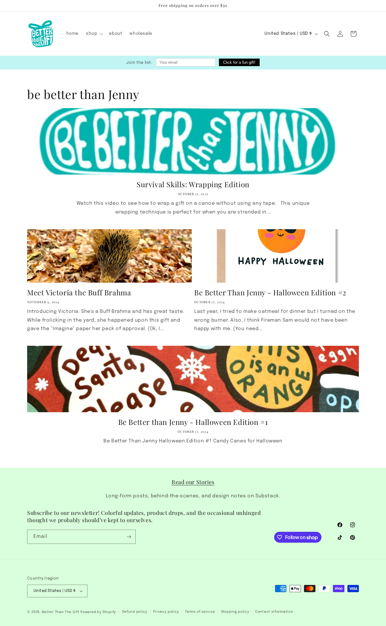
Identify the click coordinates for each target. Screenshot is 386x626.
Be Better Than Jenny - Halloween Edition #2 (270, 292)
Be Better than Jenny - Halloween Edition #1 (193, 422)
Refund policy (134, 612)
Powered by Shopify (98, 612)
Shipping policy (235, 612)
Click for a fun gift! (239, 62)
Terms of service (200, 612)
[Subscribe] (128, 537)
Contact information (274, 612)
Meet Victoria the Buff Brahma (79, 292)
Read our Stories (193, 482)
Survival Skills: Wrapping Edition (193, 184)
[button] (93, 33)
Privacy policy (166, 612)
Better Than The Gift (61, 612)
